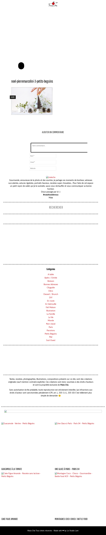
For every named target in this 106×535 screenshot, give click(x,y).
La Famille (51, 314)
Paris (51, 327)
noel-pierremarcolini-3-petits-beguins (32, 81)
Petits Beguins (51, 334)
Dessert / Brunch (50, 294)
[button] (21, 65)
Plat (50, 337)
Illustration (50, 311)
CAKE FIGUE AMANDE (9, 518)
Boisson (50, 281)
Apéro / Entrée (50, 278)
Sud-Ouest (50, 340)
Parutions (51, 331)
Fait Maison (51, 307)
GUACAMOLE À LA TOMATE (11, 469)
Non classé (50, 324)
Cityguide (51, 288)
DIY (50, 298)
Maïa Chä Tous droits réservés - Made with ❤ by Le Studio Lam (53, 531)
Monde (51, 321)
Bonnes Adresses (51, 284)
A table (51, 275)
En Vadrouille (50, 304)
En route (50, 301)
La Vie (50, 317)
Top (98, 527)
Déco (50, 291)
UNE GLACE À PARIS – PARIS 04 (67, 469)
